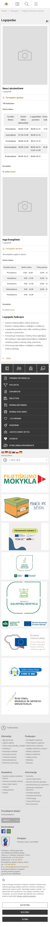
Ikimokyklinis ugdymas (34, 740)
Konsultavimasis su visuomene (37, 785)
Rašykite (6, 820)
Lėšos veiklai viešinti (10, 784)
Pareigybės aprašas (14, 97)
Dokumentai (14, 392)
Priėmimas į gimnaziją (10, 763)
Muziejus (29, 763)
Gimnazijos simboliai (10, 751)
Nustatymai (25, 905)
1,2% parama (15, 419)
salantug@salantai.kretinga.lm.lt (17, 867)
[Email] (9, 831)
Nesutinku (25, 912)
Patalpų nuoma (31, 757)
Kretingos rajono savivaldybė (27, 842)
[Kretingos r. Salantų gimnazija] (6, 3)
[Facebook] (3, 831)
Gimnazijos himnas (9, 754)
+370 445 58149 (9, 864)
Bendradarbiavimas (9, 760)
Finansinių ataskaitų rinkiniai (13, 781)
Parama (5, 793)
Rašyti (13, 172)
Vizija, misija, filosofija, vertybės (14, 746)
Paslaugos (15, 11)
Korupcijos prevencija (33, 795)
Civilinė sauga (31, 798)
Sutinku (25, 919)
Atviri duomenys (32, 804)
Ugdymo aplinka (8, 743)
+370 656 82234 (17, 857)
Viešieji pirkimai (8, 790)
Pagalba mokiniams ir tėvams (33, 11)
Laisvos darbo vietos (19, 432)
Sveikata (13, 439)
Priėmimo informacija (19, 378)
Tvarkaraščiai (12, 728)
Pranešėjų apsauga (33, 793)
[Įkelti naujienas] (17, 4)
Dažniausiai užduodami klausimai (34, 789)
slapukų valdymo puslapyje (26, 896)
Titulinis (4, 11)
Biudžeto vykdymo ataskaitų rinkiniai (13, 777)
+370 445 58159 (16, 860)
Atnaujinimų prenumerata (21, 445)
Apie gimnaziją (8, 740)
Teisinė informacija (33, 801)
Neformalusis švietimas (34, 746)
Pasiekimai (14, 425)
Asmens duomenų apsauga (36, 782)
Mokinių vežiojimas (18, 412)
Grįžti (8, 358)
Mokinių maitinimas (18, 405)
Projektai (14, 385)
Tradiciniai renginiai (10, 757)
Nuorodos (29, 776)
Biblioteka (14, 398)
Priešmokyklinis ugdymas (35, 743)
